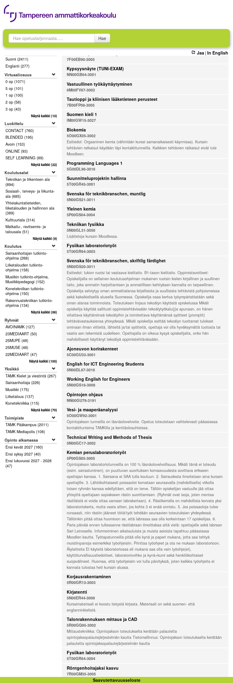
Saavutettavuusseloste (116, 680)
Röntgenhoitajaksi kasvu (93, 668)
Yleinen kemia (81, 209)
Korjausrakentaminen (89, 576)
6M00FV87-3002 (81, 90)
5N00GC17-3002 (81, 443)
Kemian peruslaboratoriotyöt (96, 452)
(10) (44, 115)
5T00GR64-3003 (81, 251)
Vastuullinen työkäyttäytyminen (99, 84)
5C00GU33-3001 (81, 354)
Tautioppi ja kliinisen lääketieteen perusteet (112, 99)
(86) (44, 312)
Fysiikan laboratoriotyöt (91, 245)
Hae (102, 38)
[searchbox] (51, 38)
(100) (43, 361)
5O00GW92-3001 (82, 415)
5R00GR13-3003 (81, 582)
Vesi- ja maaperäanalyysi (92, 409)
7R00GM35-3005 (81, 674)
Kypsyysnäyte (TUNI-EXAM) (95, 68)
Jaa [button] (200, 53)
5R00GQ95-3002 (81, 625)
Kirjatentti (77, 592)
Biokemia (76, 130)
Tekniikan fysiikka (85, 224)
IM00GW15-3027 (81, 120)
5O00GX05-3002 (81, 135)
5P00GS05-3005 (81, 458)
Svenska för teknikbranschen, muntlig (106, 194)
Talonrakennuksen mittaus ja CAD (102, 619)
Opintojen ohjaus (85, 394)
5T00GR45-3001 (81, 184)
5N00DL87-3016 (81, 370)
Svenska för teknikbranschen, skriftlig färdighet (116, 260)
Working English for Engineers (98, 379)
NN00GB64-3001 (81, 74)
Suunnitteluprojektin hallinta (96, 178)
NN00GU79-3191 (81, 400)
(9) (45, 238)
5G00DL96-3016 (81, 169)
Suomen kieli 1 (82, 114)
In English (217, 53)
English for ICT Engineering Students (105, 364)
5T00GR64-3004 (81, 658)
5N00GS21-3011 (81, 199)
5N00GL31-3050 (81, 230)
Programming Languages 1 (95, 163)
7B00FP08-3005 (81, 105)
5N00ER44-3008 (81, 598)
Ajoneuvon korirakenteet (92, 349)
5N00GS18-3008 (81, 385)
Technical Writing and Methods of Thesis (109, 437)
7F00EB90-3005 (81, 59)
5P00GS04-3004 (81, 214)
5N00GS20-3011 (81, 266)
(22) (44, 164)
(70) (44, 409)
